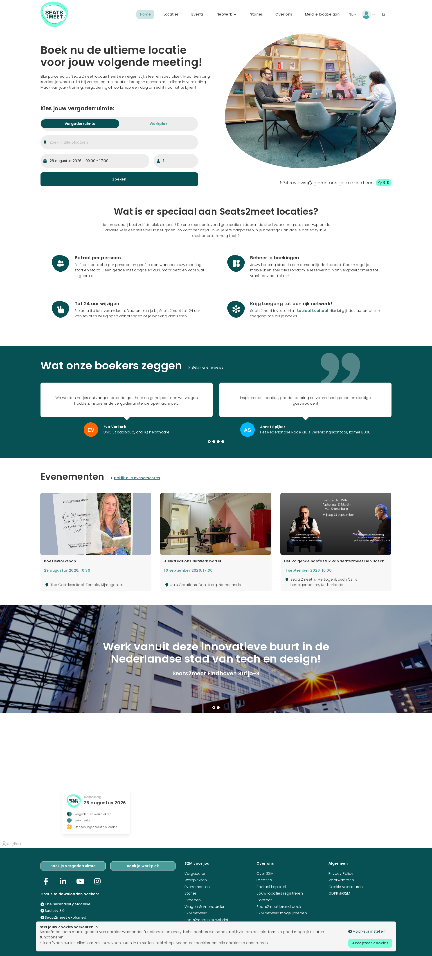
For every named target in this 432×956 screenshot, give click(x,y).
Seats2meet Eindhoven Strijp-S (216, 673)
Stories (256, 14)
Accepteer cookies (370, 943)
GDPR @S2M (339, 893)
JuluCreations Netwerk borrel (192, 561)
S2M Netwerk (195, 913)
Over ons (283, 14)
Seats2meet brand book (278, 906)
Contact (264, 900)
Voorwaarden (341, 880)
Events (197, 14)
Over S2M (264, 873)
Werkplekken (195, 880)
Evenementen (197, 886)
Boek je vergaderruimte (73, 865)
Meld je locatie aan (322, 14)
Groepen (192, 900)
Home (145, 14)
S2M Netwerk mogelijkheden (281, 913)
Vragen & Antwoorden (205, 906)
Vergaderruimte (80, 123)
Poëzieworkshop (60, 561)
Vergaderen (195, 873)
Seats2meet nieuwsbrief (206, 919)
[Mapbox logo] (11, 843)
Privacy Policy (340, 873)
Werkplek (158, 123)
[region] (216, 780)
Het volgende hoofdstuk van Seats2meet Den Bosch (334, 561)
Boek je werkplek (143, 865)
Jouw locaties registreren (279, 893)
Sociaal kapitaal (312, 310)
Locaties (171, 14)
